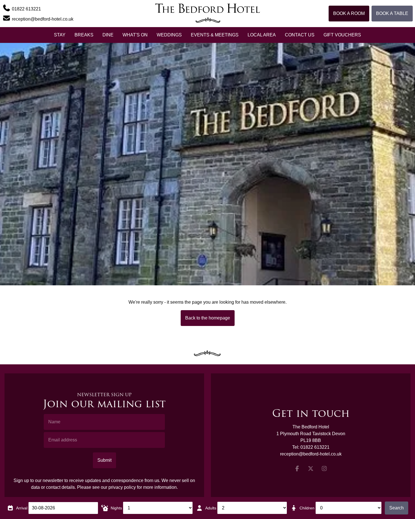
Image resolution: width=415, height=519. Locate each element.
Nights (116, 508)
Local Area (262, 34)
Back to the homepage (207, 318)
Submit (104, 460)
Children (307, 508)
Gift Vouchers (342, 34)
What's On (135, 34)
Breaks (84, 34)
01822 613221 (314, 447)
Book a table (392, 13)
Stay (59, 34)
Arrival (21, 508)
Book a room (349, 13)
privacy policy (122, 487)
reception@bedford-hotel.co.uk (311, 454)
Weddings (169, 34)
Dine (107, 34)
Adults (210, 508)
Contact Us (299, 34)
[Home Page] (207, 13)
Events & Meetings (215, 34)
